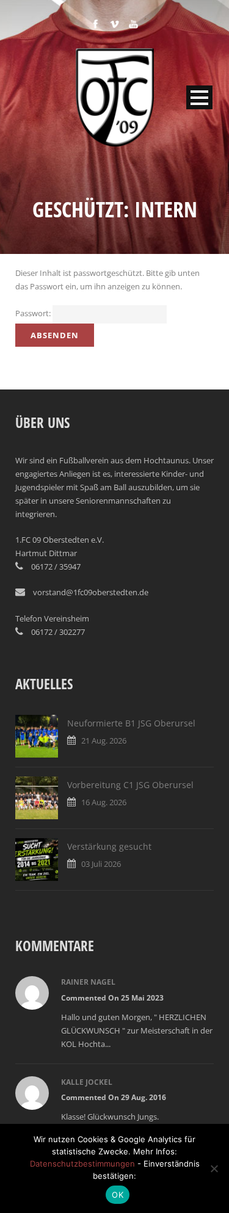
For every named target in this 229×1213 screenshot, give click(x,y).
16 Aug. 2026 (103, 802)
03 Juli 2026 (101, 863)
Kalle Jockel (86, 1082)
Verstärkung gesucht (109, 846)
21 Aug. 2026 (103, 740)
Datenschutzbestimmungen (82, 1163)
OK (117, 1195)
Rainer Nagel (88, 982)
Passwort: (34, 313)
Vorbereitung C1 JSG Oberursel (130, 785)
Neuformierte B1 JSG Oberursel (131, 723)
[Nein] (214, 1168)
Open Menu (199, 97)
